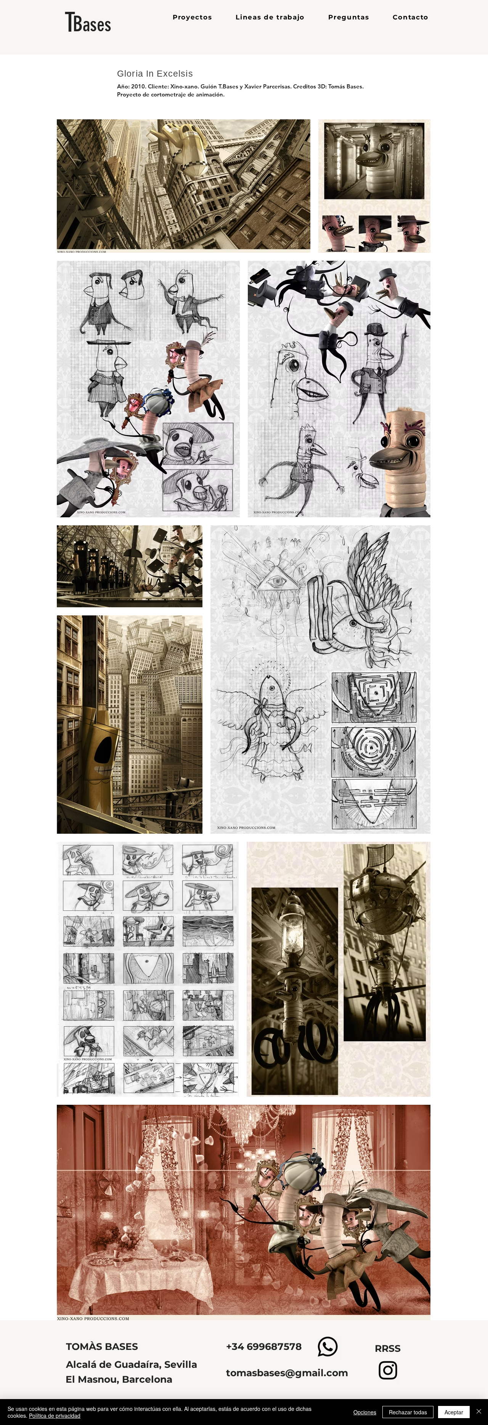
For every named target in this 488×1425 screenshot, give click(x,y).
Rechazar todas (408, 1412)
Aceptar (454, 1412)
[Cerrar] (478, 1412)
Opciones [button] (364, 1412)
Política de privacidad (54, 1415)
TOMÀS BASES (102, 1346)
